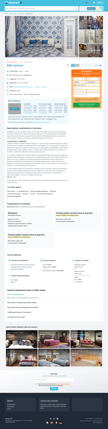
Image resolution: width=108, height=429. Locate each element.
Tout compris (43, 404)
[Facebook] (50, 419)
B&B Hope (75, 353)
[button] (88, 2)
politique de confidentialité (86, 98)
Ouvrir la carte (91, 8)
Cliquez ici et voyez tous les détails (42, 122)
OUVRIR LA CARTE (14, 108)
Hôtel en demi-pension (61, 404)
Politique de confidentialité (85, 420)
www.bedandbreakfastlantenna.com (23, 87)
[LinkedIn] (57, 419)
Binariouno (10, 335)
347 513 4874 (21, 79)
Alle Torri (42, 335)
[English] (52, 422)
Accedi (99, 2)
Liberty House (11, 353)
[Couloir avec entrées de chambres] (91, 36)
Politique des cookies (97, 420)
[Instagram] (54, 419)
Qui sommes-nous (11, 404)
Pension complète (51, 404)
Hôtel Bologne (21, 13)
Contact (9, 408)
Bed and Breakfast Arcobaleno (49, 353)
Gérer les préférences (98, 422)
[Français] (56, 422)
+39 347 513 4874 (23, 83)
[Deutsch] (60, 422)
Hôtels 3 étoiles (56, 406)
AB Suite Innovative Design (80, 335)
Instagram (44, 87)
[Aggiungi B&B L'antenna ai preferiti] (67, 65)
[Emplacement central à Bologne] (91, 23)
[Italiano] (47, 422)
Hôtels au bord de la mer (46, 406)
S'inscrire (54, 388)
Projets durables (10, 406)
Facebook (37, 87)
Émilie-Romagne (12, 13)
